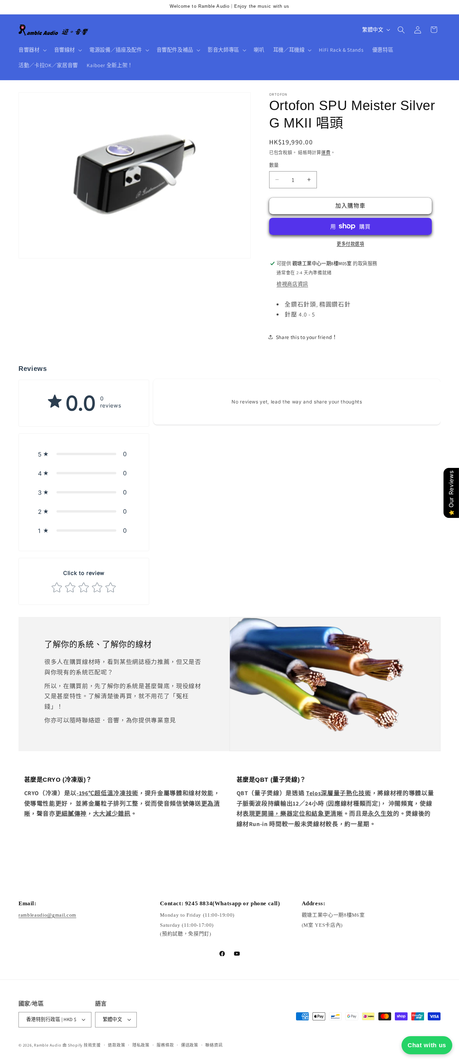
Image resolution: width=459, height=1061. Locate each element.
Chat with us (427, 1045)
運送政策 (189, 1045)
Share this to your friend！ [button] (306, 337)
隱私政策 (141, 1045)
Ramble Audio (47, 1045)
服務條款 (165, 1045)
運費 (326, 152)
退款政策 (116, 1045)
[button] (32, 50)
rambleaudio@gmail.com (47, 915)
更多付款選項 (350, 244)
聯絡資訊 (213, 1045)
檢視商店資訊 (292, 283)
